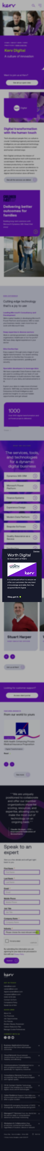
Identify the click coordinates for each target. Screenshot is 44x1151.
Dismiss (36, 551)
